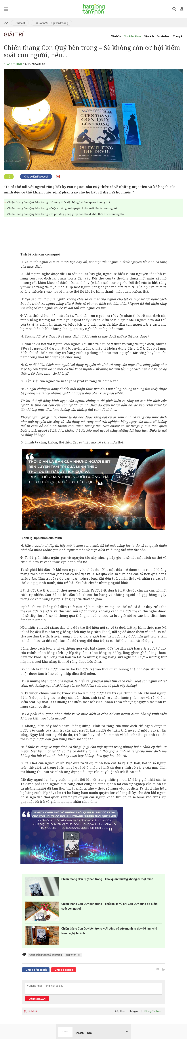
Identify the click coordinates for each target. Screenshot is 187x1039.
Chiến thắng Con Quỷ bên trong (45, 954)
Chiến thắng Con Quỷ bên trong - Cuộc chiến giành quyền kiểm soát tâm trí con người (62, 208)
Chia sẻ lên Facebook (36, 176)
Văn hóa (116, 36)
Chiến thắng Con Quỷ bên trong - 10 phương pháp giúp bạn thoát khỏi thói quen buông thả (66, 214)
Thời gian (133, 1011)
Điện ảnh (149, 36)
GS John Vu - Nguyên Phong (51, 23)
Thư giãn (178, 36)
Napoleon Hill (73, 954)
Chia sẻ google (63, 969)
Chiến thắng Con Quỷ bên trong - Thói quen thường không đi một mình (107, 879)
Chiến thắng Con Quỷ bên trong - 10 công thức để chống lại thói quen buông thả (58, 202)
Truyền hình (163, 36)
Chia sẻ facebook (36, 969)
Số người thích (152, 1011)
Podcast (20, 23)
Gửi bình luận (37, 998)
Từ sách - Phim (132, 36)
